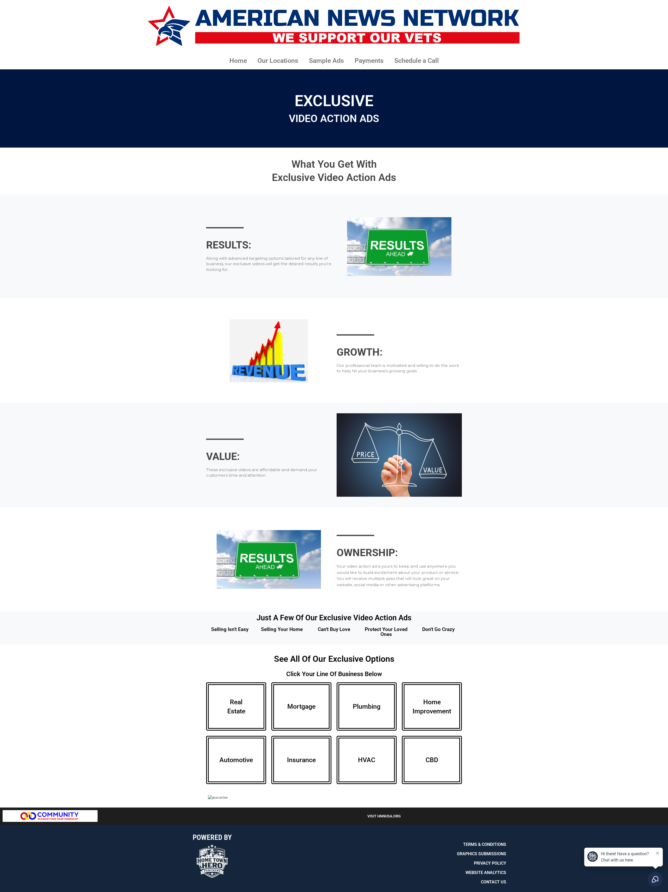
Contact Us (493, 881)
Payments (369, 60)
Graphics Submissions (481, 853)
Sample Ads (326, 60)
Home (238, 60)
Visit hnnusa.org (384, 816)
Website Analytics (486, 872)
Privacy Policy (490, 863)
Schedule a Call (416, 60)
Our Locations (278, 60)
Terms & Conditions (484, 844)
